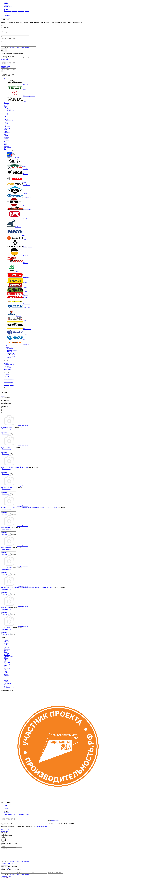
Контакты (7, 9)
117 (10, 369)
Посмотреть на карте (41, 826)
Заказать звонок (5, 18)
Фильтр (3, 396)
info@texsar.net (5, 67)
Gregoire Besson (8, 656)
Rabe (5, 677)
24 (10, 367)
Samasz (6, 680)
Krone (5, 665)
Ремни (6, 366)
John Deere (7, 662)
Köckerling (7, 664)
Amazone (6, 641)
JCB (5, 661)
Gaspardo (6, 653)
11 (8, 366)
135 (13, 364)
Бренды (6, 3)
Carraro (13, 354)
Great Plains (7, 655)
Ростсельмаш (7, 683)
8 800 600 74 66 (5, 66)
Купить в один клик (7, 863)
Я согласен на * (16, 861)
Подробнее (4, 432)
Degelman (6, 647)
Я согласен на (16, 47)
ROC (5, 678)
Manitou (6, 674)
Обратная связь (5, 829)
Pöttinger (6, 675)
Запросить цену (6, 876)
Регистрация (7, 15)
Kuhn (5, 666)
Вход (5, 13)
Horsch (6, 659)
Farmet (6, 650)
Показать (6, 374)
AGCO (6, 640)
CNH (5, 646)
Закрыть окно (4, 59)
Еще (5, 684)
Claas (5, 644)
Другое (6, 686)
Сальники (7, 367)
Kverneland (7, 668)
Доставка (6, 5)
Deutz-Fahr (7, 649)
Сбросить (6, 376)
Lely (5, 669)
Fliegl (5, 652)
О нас (5, 2)
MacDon (6, 672)
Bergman (6, 643)
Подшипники (8, 364)
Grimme (6, 658)
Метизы (6, 363)
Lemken (6, 671)
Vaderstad (6, 681)
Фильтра (6, 369)
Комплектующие (8, 687)
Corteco (13, 356)
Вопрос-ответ (8, 6)
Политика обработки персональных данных (16, 11)
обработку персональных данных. (20, 47)
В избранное (5, 434)
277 (10, 363)
